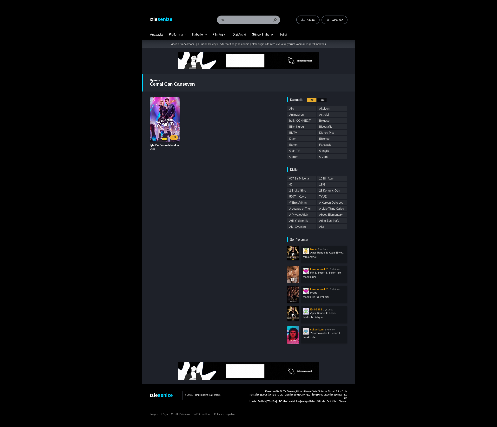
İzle (160, 19)
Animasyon (296, 114)
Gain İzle (289, 394)
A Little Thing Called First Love (331, 209)
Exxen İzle (266, 394)
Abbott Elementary (331, 214)
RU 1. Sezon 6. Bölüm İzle (325, 272)
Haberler (198, 34)
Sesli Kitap (332, 401)
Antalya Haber (308, 401)
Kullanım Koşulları (224, 414)
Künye (164, 414)
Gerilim (293, 156)
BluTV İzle (278, 394)
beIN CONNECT (300, 120)
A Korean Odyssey (331, 202)
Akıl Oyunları (297, 226)
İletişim (284, 34)
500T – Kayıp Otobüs (297, 197)
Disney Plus (327, 132)
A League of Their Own (300, 209)
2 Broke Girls (297, 190)
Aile (291, 108)
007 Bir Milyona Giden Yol (299, 179)
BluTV (293, 132)
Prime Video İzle (325, 394)
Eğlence (324, 138)
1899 (322, 184)
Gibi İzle (321, 401)
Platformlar (176, 34)
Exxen (293, 144)
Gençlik (324, 150)
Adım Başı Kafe (329, 220)
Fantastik (325, 144)
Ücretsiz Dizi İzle (257, 401)
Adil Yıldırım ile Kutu (298, 221)
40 (290, 184)
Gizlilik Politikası (180, 414)
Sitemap (343, 401)
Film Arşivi (219, 34)
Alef (321, 226)
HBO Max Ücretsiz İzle (288, 401)
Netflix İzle (254, 394)
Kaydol (310, 19)
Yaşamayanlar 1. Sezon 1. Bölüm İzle (332, 333)
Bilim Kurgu (296, 126)
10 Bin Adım (327, 178)
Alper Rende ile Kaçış (322, 313)
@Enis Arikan (298, 202)
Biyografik (325, 126)
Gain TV (294, 150)
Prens (313, 292)
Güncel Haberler (263, 34)
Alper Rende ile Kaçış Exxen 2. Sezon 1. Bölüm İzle (340, 252)
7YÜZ (323, 196)
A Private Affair (298, 214)
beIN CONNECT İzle (305, 394)
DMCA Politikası (202, 414)
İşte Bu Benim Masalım (164, 145)
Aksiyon (324, 108)
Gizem (323, 156)
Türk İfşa (271, 401)
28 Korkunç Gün (329, 190)
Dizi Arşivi (239, 34)
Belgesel (324, 120)
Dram (292, 138)
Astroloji (324, 114)
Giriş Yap (337, 19)
